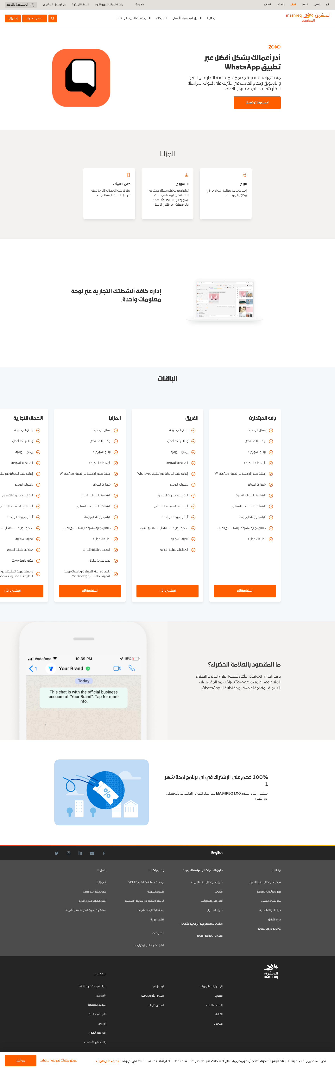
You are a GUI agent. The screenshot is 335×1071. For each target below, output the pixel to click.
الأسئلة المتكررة (80, 4)
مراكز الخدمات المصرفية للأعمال (265, 882)
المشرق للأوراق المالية (152, 996)
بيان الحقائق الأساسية (95, 1042)
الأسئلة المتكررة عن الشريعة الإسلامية (144, 901)
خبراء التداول (274, 919)
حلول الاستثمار (215, 910)
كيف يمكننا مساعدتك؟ (94, 892)
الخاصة (305, 4)
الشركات (281, 4)
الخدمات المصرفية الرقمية (210, 936)
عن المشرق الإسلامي (54, 4)
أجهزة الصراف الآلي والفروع (92, 901)
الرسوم (102, 1023)
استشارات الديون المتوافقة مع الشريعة (86, 910)
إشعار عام (101, 995)
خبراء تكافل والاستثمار (269, 929)
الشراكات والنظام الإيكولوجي (149, 945)
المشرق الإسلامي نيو (211, 986)
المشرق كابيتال (156, 1005)
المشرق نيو (158, 986)
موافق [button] (20, 1060)
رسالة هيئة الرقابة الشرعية (151, 910)
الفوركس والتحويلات (212, 901)
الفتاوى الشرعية (155, 892)
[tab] (187, 18)
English (140, 4)
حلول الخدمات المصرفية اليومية (207, 882)
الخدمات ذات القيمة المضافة (134, 18)
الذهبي (317, 4)
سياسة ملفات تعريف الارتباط (92, 986)
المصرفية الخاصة (214, 1005)
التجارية (219, 1014)
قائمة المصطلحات (97, 1014)
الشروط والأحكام (97, 1033)
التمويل (219, 892)
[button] (58, 1061)
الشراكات (161, 18)
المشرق (267, 4)
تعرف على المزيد (107, 1061)
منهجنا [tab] (211, 18)
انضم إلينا (101, 882)
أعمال (293, 4)
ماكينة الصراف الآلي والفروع (109, 4)
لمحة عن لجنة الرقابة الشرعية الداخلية (146, 882)
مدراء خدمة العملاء (271, 901)
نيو (327, 4)
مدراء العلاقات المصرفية (268, 892)
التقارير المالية (157, 919)
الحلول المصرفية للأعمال (187, 18)
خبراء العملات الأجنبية (270, 910)
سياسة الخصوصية (97, 1005)
